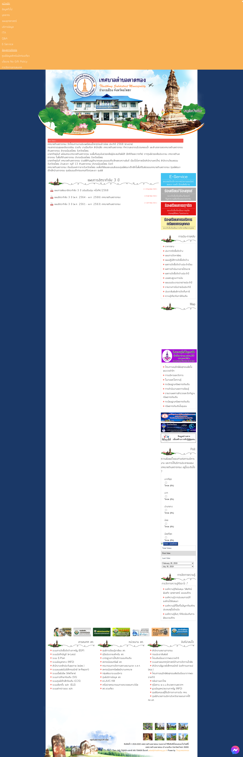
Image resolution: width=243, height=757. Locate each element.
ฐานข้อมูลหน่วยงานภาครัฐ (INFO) (167, 688)
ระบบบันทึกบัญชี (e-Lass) (64, 654)
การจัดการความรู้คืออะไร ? (175, 583)
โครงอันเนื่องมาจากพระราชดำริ (165, 658)
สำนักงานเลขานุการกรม (162, 650)
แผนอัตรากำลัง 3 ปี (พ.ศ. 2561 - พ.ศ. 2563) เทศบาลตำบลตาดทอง (87, 204)
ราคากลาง (169, 246)
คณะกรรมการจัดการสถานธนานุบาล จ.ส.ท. (122, 666)
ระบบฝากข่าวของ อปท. (63, 688)
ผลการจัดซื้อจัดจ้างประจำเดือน (178, 264)
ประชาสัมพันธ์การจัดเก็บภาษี (177, 291)
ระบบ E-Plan (59, 658)
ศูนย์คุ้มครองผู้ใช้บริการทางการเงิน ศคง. (170, 692)
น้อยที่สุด (168, 534)
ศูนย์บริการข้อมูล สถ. (112, 677)
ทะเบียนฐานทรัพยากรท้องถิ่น (177, 384)
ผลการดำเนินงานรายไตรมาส (177, 269)
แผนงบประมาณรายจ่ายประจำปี (178, 282)
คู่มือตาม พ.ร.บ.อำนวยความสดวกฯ (167, 685)
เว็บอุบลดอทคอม (182, 750)
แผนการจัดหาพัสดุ (173, 255)
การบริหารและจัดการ (174, 375)
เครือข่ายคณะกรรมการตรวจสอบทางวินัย (120, 685)
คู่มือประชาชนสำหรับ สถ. (113, 654)
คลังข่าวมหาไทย (159, 681)
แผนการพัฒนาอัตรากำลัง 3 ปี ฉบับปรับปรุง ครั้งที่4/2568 (81, 190)
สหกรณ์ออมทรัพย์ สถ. (112, 662)
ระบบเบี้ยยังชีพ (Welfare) (64, 673)
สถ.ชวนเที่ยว (108, 688)
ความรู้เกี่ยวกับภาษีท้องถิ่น (176, 296)
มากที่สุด (168, 479)
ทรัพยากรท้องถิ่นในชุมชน (176, 406)
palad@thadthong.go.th (157, 750)
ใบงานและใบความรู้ (173, 380)
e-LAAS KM (109, 681)
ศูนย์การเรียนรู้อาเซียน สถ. (114, 650)
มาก (166, 493)
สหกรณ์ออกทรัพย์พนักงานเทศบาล (117, 669)
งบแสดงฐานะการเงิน (174, 278)
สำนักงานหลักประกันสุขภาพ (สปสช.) (68, 666)
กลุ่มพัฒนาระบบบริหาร (112, 673)
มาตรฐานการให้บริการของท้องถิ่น (117, 658)
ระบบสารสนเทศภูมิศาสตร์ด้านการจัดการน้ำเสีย (172, 662)
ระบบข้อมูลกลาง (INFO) (63, 662)
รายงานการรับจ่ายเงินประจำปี (178, 287)
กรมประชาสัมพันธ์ (160, 654)
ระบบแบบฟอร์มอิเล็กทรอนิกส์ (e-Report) (71, 669)
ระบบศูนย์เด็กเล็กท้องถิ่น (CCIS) (67, 681)
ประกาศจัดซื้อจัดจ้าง (174, 251)
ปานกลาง (169, 506)
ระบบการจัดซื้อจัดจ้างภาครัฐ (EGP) (68, 650)
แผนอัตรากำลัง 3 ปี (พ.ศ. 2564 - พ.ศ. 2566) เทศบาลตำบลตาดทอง (87, 197)
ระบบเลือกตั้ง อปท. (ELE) (64, 685)
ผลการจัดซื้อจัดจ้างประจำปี (177, 273)
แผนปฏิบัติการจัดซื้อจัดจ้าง (177, 260)
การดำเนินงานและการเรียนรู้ (177, 389)
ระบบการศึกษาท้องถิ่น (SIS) (65, 677)
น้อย (166, 520)
